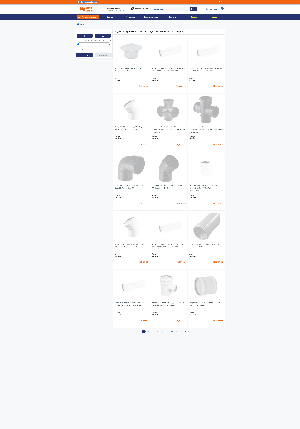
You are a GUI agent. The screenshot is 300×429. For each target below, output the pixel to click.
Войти (221, 2)
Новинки (214, 17)
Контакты (173, 17)
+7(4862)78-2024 (113, 8)
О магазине (131, 17)
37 (181, 331)
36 (176, 331)
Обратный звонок (141, 8)
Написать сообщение (88, 2)
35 (172, 331)
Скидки (194, 17)
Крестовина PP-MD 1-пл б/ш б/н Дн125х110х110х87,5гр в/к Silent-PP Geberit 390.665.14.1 (206, 129)
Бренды (110, 17)
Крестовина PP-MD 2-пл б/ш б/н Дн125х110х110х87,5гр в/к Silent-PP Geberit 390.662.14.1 (168, 129)
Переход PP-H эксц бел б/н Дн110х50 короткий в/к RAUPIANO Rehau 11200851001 (203, 188)
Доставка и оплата (151, 17)
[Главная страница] (78, 24)
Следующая (190, 331)
